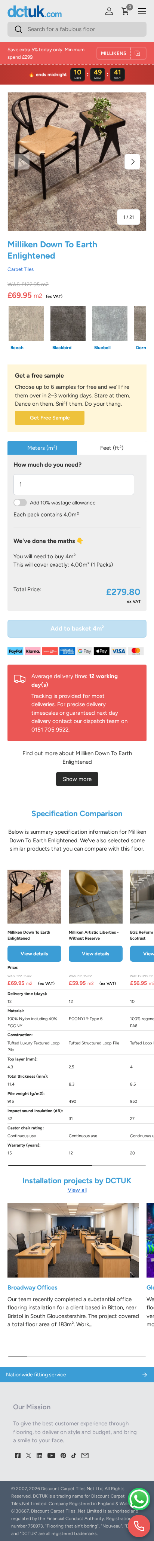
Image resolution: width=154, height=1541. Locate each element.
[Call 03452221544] (139, 1526)
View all (77, 1190)
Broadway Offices (32, 1287)
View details (34, 953)
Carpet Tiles (20, 269)
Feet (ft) (111, 448)
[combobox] (77, 29)
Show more (77, 779)
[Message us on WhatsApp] (139, 1499)
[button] (125, 11)
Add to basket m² (77, 628)
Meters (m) (42, 448)
